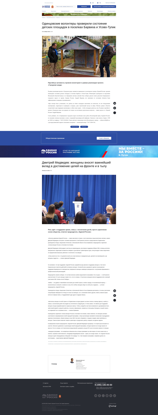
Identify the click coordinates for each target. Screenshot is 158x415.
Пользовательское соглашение (49, 406)
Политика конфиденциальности (49, 408)
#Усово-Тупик (75, 126)
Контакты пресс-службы (67, 386)
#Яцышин (84, 126)
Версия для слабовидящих (110, 2)
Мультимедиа (100, 11)
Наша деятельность (65, 11)
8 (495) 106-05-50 (103, 385)
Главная (43, 17)
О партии (44, 11)
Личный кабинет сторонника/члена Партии (104, 6)
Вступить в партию (111, 11)
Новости (58, 17)
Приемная (90, 11)
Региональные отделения (85, 383)
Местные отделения (78, 11)
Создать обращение (104, 138)
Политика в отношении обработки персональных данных (55, 409)
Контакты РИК (47, 386)
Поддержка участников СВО (79, 14)
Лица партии (53, 11)
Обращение (84, 6)
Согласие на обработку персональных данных (52, 410)
